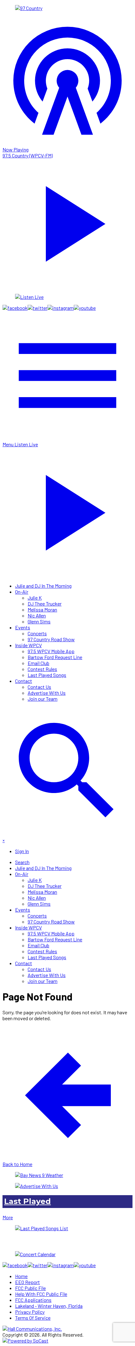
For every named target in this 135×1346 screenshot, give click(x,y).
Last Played (27, 1201)
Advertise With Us (47, 693)
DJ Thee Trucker (45, 603)
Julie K (35, 598)
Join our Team (42, 699)
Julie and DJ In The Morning (43, 586)
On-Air (21, 592)
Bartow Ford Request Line (55, 657)
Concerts (37, 633)
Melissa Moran (42, 609)
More (8, 1217)
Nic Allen (37, 615)
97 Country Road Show (51, 639)
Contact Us (39, 687)
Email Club (38, 663)
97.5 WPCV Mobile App (51, 651)
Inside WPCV (28, 645)
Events (22, 627)
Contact (23, 681)
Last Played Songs (47, 675)
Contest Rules (42, 669)
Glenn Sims (39, 621)
